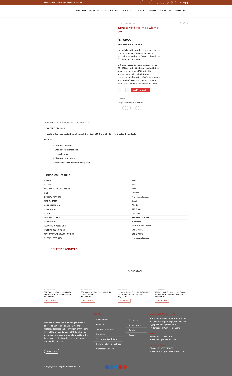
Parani (152, 11)
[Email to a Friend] (129, 108)
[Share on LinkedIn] (137, 108)
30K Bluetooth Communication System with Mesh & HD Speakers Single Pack (170, 293)
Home (120, 24)
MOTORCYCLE (99, 11)
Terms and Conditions (106, 339)
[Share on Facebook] (120, 108)
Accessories (130, 103)
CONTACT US (180, 11)
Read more (124, 301)
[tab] (49, 122)
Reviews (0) (85, 122)
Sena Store (166, 11)
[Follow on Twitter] (116, 367)
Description (49, 122)
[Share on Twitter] (124, 108)
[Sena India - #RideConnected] (56, 11)
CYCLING (114, 11)
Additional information (68, 122)
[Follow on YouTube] (174, 2)
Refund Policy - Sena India (108, 344)
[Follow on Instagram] (162, 2)
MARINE (141, 11)
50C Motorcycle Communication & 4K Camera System (96, 293)
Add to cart (140, 90)
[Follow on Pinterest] (170, 2)
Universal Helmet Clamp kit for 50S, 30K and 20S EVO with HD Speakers (134, 293)
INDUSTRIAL (128, 11)
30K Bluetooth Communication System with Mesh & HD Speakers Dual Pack (59, 293)
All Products (131, 24)
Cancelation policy (105, 349)
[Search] (142, 2)
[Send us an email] (166, 2)
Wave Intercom (83, 11)
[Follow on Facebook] (158, 2)
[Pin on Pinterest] (133, 108)
